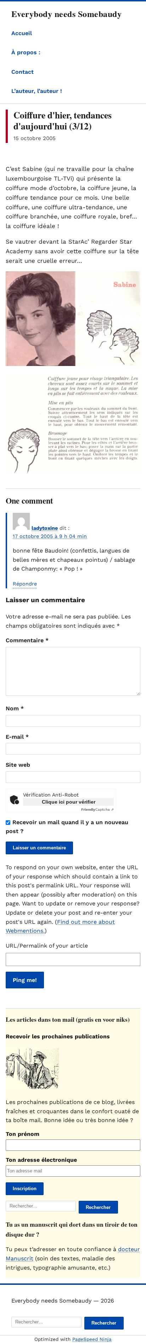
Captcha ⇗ (97, 809)
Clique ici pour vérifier (68, 802)
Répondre (25, 584)
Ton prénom (22, 1134)
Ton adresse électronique (41, 1159)
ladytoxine (45, 528)
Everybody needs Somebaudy (66, 13)
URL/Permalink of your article (47, 945)
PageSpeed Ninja (92, 1339)
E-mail (17, 736)
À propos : (25, 52)
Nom (15, 708)
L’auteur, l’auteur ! (36, 91)
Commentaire (27, 640)
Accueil (21, 33)
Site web (18, 764)
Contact (22, 71)
